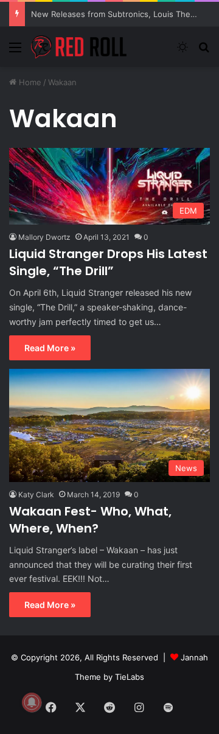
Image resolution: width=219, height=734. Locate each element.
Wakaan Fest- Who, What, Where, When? (90, 520)
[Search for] (204, 51)
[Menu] (15, 51)
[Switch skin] (182, 51)
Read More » (49, 348)
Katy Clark (36, 494)
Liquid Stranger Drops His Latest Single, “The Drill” (108, 262)
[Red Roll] (79, 46)
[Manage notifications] (31, 702)
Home (28, 82)
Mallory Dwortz (44, 237)
